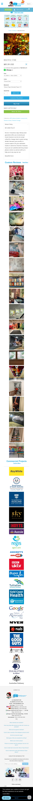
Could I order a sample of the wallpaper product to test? (16, 732)
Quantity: (6, 90)
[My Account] (14, 9)
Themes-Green (8, 120)
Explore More (16, 463)
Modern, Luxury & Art (21, 118)
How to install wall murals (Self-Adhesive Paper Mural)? (16, 751)
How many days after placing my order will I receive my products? (16, 726)
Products (14, 30)
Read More (25, 162)
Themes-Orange (16, 120)
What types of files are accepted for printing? (16, 738)
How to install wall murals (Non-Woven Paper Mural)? (16, 747)
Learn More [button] (6, 793)
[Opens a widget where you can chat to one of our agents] (6, 798)
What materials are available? (16, 722)
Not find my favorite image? (16, 735)
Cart (27, 9)
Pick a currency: (16, 784)
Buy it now (16, 104)
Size (5, 73)
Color (5, 79)
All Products (13, 118)
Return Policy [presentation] (9, 124)
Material (6, 85)
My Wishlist (20, 9)
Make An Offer (16, 111)
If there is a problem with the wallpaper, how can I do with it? (17, 744)
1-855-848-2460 (18, 13)
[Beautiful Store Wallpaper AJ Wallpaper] (16, 44)
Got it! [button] (16, 798)
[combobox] (28, 3)
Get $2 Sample (8, 9)
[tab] (16, 124)
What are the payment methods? (16, 729)
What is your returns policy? (16, 740)
